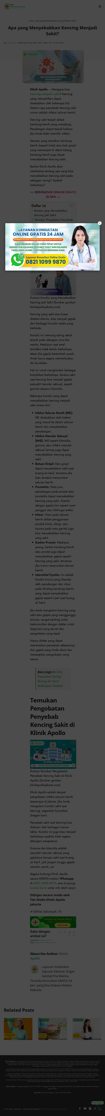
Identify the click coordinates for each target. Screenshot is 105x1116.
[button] (52, 558)
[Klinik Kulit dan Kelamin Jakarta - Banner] (52, 247)
